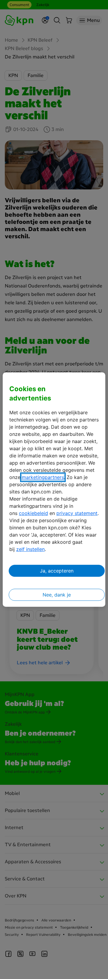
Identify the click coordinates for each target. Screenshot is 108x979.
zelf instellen (30, 549)
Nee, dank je (57, 595)
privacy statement (77, 513)
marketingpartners (43, 477)
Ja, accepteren (57, 571)
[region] (54, 489)
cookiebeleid (33, 513)
